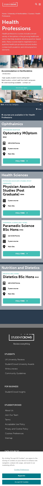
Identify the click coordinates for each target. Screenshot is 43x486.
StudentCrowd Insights (15, 392)
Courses (31, 14)
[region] (21, 468)
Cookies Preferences (14, 433)
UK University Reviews (15, 359)
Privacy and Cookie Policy (16, 429)
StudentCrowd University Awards (19, 364)
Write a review (11, 369)
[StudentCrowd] (10, 4)
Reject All (21, 476)
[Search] (36, 4)
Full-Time (20, 161)
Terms (7, 420)
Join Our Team (11, 415)
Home (4, 14)
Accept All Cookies (21, 482)
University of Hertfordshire (17, 14)
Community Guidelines (15, 373)
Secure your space (21, 88)
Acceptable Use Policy (15, 424)
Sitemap (8, 438)
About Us (9, 410)
